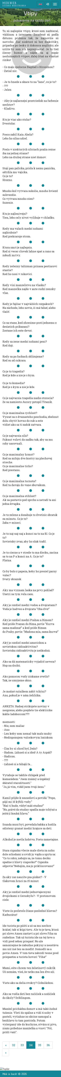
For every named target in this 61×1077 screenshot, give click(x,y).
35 (39, 1045)
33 (22, 1045)
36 (48, 1045)
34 (32, 1045)
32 (13, 1045)
